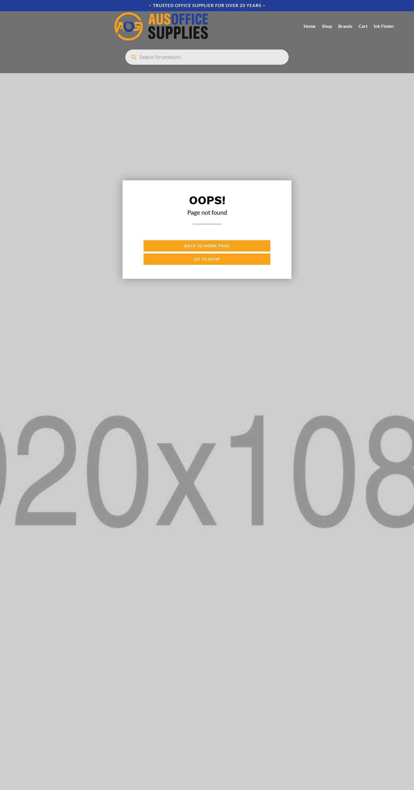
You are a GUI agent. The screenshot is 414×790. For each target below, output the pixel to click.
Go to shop (207, 259)
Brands (345, 26)
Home (310, 26)
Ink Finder (384, 26)
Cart (363, 26)
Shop (327, 26)
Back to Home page (207, 245)
